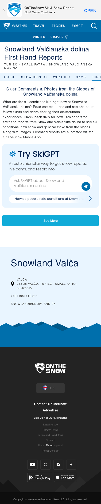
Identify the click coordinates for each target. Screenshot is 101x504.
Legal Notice (50, 424)
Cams (81, 77)
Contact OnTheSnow (50, 404)
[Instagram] (58, 465)
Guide (10, 77)
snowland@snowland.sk (33, 304)
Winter (39, 37)
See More (50, 220)
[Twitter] (45, 465)
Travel (39, 25)
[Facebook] (71, 465)
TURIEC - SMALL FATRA (24, 64)
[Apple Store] (65, 476)
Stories (58, 25)
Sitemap (50, 440)
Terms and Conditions (50, 435)
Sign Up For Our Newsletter (50, 417)
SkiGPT (77, 25)
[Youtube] (32, 465)
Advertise (50, 410)
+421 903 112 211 (24, 296)
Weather (19, 25)
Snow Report (34, 77)
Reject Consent (50, 450)
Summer (56, 37)
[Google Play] (39, 476)
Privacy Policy (50, 429)
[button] (94, 26)
